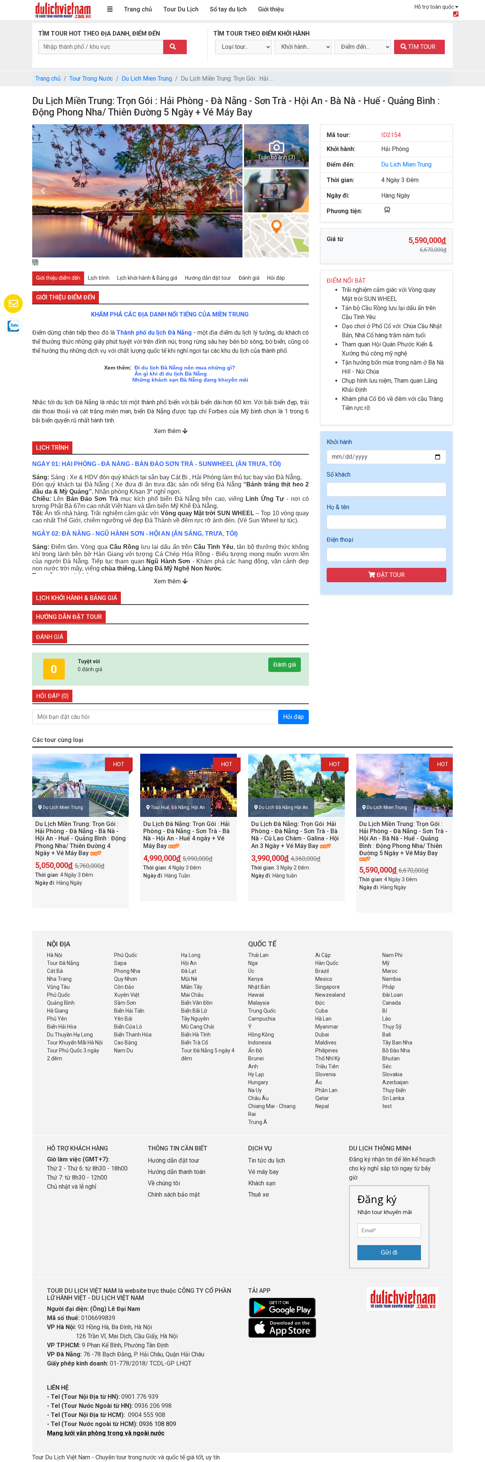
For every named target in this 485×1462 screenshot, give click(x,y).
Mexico (323, 979)
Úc (251, 971)
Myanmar (326, 1027)
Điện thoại (340, 539)
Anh (253, 1066)
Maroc (389, 971)
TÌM (421, 46)
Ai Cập (323, 955)
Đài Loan (392, 995)
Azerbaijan (395, 1082)
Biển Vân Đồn (197, 1003)
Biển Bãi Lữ (194, 1011)
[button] (42, 190)
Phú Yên (57, 1019)
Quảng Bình (61, 1003)
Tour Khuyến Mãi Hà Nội (75, 1043)
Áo (318, 1082)
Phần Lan (326, 1090)
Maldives (325, 1043)
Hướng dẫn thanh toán (176, 1171)
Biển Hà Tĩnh (196, 1035)
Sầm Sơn (125, 1003)
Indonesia (259, 1043)
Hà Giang (57, 1011)
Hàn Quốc (326, 963)
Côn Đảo (124, 987)
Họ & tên (338, 507)
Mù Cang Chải (197, 1027)
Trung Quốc (262, 1011)
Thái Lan (258, 955)
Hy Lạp (256, 1074)
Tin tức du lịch (266, 1160)
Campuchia (261, 1019)
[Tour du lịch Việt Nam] (62, 9)
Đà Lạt (188, 971)
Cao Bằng (125, 1043)
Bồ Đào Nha (396, 1050)
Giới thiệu (271, 9)
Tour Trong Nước (91, 78)
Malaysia (258, 1003)
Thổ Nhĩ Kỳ (327, 1058)
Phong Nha (127, 971)
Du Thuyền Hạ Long (70, 1035)
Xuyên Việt (126, 995)
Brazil (322, 971)
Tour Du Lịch (181, 9)
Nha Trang (59, 979)
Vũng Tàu (58, 987)
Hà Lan (323, 1019)
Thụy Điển (394, 1090)
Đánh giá (284, 664)
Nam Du (123, 1050)
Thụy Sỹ (392, 1027)
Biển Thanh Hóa (133, 1035)
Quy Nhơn (125, 979)
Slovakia (392, 1074)
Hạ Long (190, 955)
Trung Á (257, 1122)
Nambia (391, 979)
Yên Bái (123, 1019)
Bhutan (391, 1058)
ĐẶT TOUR (390, 574)
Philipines (326, 1050)
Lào (386, 1019)
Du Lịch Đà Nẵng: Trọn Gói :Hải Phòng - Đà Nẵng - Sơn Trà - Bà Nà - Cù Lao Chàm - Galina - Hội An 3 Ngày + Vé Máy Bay (295, 834)
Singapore (327, 987)
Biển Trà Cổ (194, 1043)
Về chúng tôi (164, 1183)
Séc (386, 1066)
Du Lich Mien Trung (147, 78)
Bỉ (384, 1011)
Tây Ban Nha (397, 1043)
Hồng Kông (261, 1035)
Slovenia (325, 1074)
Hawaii (256, 995)
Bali (386, 1035)
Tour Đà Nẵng (63, 963)
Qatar (322, 1098)
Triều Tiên (327, 1066)
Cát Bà (55, 971)
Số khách (338, 474)
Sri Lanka (393, 1098)
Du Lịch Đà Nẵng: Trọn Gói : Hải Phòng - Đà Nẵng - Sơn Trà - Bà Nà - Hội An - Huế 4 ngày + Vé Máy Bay (186, 834)
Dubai (322, 1035)
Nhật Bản (259, 987)
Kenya (255, 979)
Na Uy (255, 1090)
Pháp (388, 987)
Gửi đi (389, 1252)
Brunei (256, 1058)
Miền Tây (191, 987)
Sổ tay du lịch (228, 9)
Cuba (321, 1011)
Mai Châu (192, 995)
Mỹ (386, 963)
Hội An (189, 963)
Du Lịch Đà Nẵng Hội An (283, 807)
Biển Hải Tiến (129, 1011)
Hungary (258, 1082)
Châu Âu (258, 1098)
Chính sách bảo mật (174, 1194)
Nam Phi (392, 955)
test (387, 1106)
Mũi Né (189, 979)
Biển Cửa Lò (128, 1027)
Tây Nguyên (195, 1019)
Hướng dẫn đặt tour (173, 1160)
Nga (253, 963)
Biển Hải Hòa (62, 1027)
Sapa (120, 963)
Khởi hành (339, 442)
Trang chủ (138, 9)
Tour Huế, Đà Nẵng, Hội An (178, 807)
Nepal (322, 1106)
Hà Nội (54, 955)
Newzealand (330, 995)
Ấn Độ (255, 1050)
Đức (320, 1003)
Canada (391, 1003)
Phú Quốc (125, 955)
